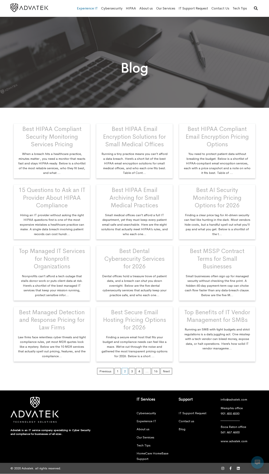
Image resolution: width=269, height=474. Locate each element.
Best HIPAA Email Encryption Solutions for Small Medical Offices (134, 136)
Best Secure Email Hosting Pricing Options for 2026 (134, 320)
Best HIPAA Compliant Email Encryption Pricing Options (217, 136)
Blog (182, 429)
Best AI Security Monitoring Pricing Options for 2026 (217, 197)
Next (166, 371)
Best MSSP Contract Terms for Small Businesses (217, 258)
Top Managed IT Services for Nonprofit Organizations (52, 258)
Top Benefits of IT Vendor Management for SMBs (217, 316)
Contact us (186, 421)
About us (146, 8)
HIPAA (131, 8)
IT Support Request (193, 8)
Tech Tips (240, 8)
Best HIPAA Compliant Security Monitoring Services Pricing (52, 136)
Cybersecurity (112, 8)
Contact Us (220, 8)
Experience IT (87, 8)
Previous (105, 371)
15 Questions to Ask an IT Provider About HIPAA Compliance (51, 197)
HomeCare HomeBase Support (152, 456)
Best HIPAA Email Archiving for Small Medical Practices (134, 197)
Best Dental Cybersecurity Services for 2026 (134, 258)
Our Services (165, 8)
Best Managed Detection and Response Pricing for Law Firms (52, 320)
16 (155, 371)
